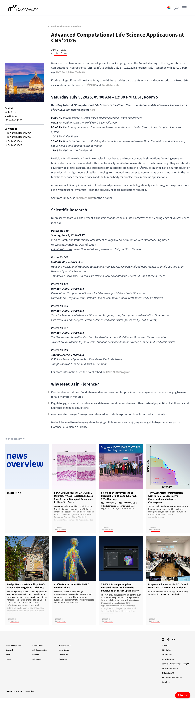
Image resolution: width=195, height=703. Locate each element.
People (8, 659)
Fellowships (37, 659)
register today (85, 198)
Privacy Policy (65, 645)
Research (9, 650)
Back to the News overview (66, 26)
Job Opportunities (39, 650)
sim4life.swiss (168, 659)
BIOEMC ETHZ (167, 654)
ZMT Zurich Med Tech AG (172, 677)
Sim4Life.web (110, 85)
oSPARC (90, 85)
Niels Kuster (11, 112)
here (92, 110)
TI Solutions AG (168, 673)
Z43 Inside (63, 659)
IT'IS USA (165, 645)
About (8, 654)
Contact (35, 654)
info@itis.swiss (12, 116)
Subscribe (182, 695)
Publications (37, 645)
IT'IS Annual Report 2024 (18, 133)
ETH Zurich (166, 650)
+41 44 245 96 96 (13, 120)
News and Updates (13, 645)
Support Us (63, 654)
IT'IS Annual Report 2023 (18, 137)
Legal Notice (64, 650)
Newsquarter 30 (13, 145)
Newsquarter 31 (13, 141)
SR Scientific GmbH (170, 668)
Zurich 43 (166, 682)
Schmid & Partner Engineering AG (175, 664)
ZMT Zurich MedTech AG (70, 72)
